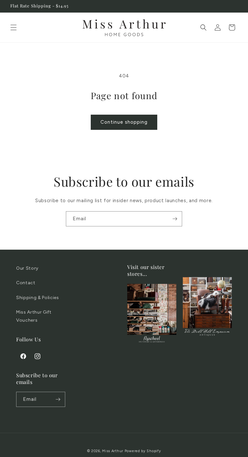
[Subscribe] (175, 218)
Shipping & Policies (37, 297)
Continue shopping (124, 122)
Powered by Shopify (143, 451)
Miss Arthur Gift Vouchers (34, 316)
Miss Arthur (112, 451)
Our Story (27, 268)
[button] (13, 27)
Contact (26, 283)
